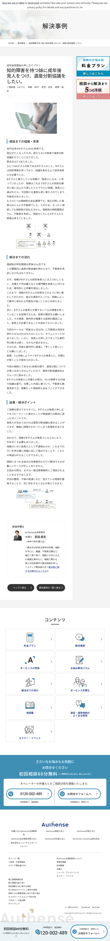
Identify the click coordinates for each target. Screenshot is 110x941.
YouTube (96, 907)
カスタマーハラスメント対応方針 (22, 896)
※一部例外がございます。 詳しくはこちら (74, 774)
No (81, 7)
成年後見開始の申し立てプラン (24, 65)
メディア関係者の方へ (17, 865)
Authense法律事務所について (69, 858)
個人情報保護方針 (15, 879)
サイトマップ (14, 903)
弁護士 (59, 868)
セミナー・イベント (65, 875)
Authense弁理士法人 (86, 831)
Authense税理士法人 (55, 831)
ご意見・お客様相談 (16, 861)
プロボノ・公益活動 (16, 900)
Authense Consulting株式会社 (86, 838)
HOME (11, 43)
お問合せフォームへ (89, 931)
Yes (77, 7)
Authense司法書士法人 (55, 838)
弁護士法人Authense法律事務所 (24, 833)
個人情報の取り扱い (16, 882)
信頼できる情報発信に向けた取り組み (24, 893)
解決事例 (21, 43)
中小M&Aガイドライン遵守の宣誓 (22, 889)
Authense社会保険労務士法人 (24, 838)
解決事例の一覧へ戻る (50, 587)
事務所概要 (61, 861)
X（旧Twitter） (72, 907)
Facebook (85, 907)
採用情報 (60, 865)
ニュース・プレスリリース (68, 872)
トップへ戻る (19, 587)
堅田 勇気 (40, 537)
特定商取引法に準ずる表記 (19, 886)
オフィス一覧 (14, 858)
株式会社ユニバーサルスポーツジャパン (24, 844)
